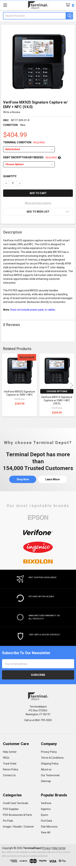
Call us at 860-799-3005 (38, 720)
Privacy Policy (49, 751)
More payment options (38, 203)
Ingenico (46, 809)
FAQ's (6, 757)
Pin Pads (8, 820)
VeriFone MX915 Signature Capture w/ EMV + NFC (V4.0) (56, 400)
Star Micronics (49, 826)
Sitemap (46, 781)
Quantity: (10, 176)
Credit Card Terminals (15, 803)
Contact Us (9, 775)
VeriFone (46, 803)
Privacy (46, 848)
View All (45, 832)
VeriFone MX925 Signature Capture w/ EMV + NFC (19, 393)
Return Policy (10, 769)
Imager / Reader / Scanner (18, 826)
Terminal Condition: (24, 142)
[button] (38, 211)
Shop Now (23, 479)
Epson (44, 814)
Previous (4, 385)
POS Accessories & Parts (17, 814)
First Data (46, 820)
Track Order (10, 763)
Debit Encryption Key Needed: (30, 157)
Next (71, 385)
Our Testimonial (50, 775)
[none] (38, 61)
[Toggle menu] (5, 5)
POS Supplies (11, 809)
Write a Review (11, 112)
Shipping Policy (49, 763)
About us (46, 769)
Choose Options (56, 391)
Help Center (10, 751)
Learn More (52, 479)
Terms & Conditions (52, 757)
